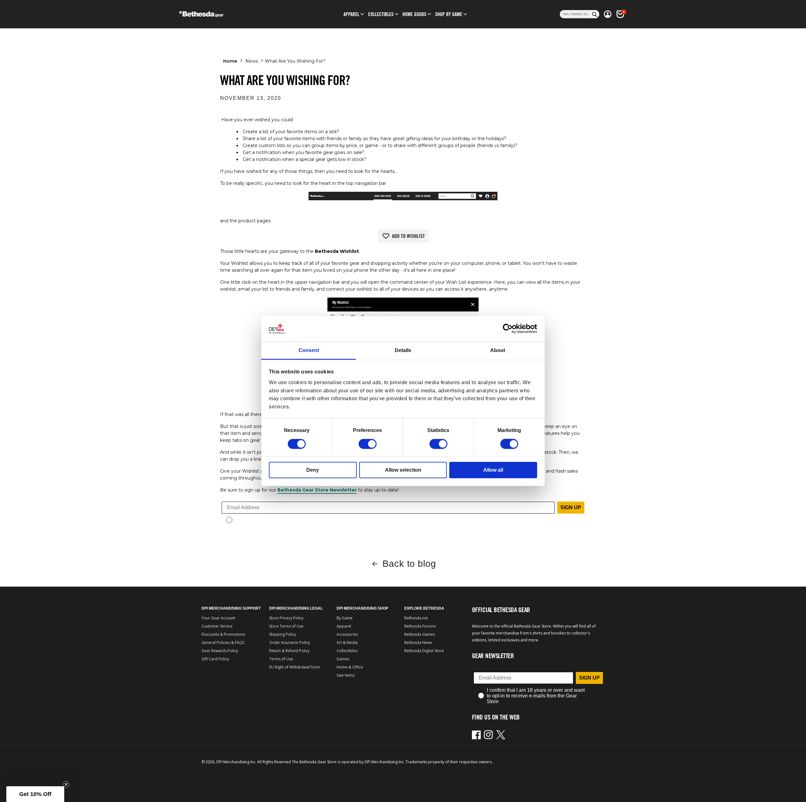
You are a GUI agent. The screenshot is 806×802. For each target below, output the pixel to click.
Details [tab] (403, 350)
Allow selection (403, 470)
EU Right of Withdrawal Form (294, 667)
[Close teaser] (66, 784)
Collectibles (347, 650)
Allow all (493, 470)
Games (343, 659)
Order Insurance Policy (289, 642)
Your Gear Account (218, 618)
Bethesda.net (416, 618)
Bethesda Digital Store (424, 650)
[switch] (368, 444)
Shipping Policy (282, 634)
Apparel (344, 626)
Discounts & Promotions (223, 634)
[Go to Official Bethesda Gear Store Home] (228, 14)
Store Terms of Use (286, 626)
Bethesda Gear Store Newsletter (317, 490)
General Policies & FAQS (223, 642)
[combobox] (575, 14)
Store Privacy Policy (286, 618)
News (251, 61)
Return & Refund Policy (289, 650)
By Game (345, 618)
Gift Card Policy (215, 659)
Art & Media (347, 642)
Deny (312, 470)
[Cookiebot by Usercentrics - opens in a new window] (509, 329)
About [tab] (497, 350)
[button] (351, 14)
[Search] (594, 14)
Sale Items (346, 675)
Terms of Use (281, 659)
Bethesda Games (419, 634)
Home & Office (350, 667)
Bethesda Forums (420, 626)
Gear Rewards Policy (220, 650)
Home (230, 61)
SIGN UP (570, 507)
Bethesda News (418, 642)
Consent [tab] (308, 350)
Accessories (347, 634)
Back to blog (409, 564)
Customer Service (217, 626)
